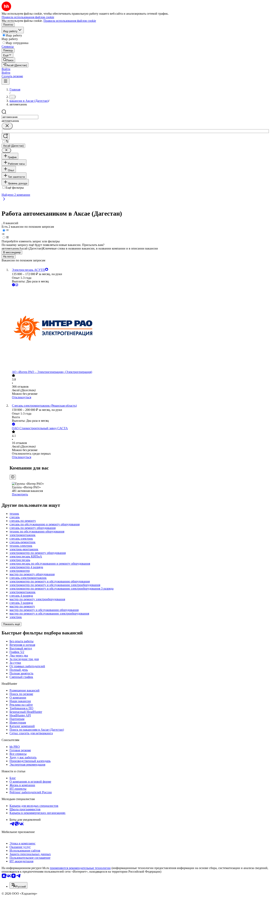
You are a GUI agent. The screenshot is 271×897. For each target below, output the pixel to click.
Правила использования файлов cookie (69, 20)
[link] (8, 59)
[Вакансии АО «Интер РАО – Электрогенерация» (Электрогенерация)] (139, 328)
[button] (6, 69)
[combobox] (20, 117)
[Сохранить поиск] (6, 136)
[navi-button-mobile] (6, 81)
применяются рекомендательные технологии (80, 868)
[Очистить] (7, 126)
